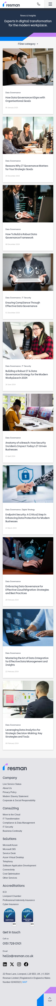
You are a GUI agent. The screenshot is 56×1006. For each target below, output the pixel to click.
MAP (24, 982)
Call (38, 4)
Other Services (10, 878)
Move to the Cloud (11, 814)
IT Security (8, 827)
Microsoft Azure (10, 845)
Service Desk (9, 853)
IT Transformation (11, 819)
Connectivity (9, 869)
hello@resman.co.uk (18, 956)
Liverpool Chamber (12, 896)
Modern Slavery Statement (15, 796)
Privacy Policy (9, 792)
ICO (5, 892)
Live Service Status (12, 784)
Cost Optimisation (11, 874)
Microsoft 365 (9, 849)
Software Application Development (19, 865)
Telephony (8, 861)
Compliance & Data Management (19, 823)
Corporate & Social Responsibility (19, 800)
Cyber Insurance (11, 904)
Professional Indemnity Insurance (19, 900)
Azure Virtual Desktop (13, 857)
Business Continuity (12, 831)
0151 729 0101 (12, 943)
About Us (7, 788)
